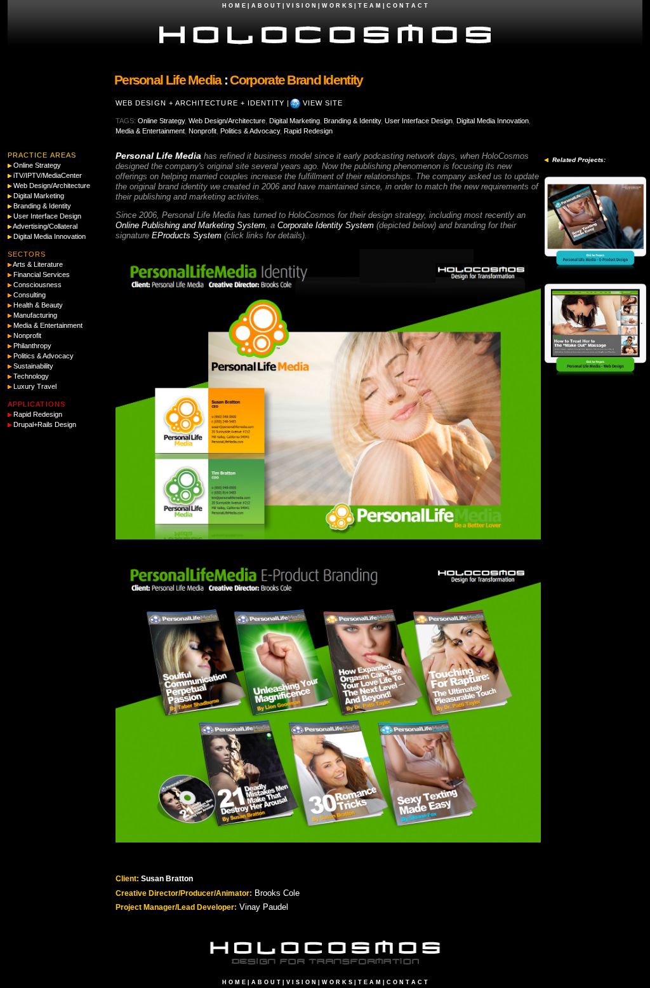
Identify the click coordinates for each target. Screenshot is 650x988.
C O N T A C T (407, 6)
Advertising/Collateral (45, 226)
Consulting (29, 295)
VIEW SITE (323, 103)
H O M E (234, 6)
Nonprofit (202, 131)
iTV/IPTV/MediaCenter (47, 175)
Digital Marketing (294, 121)
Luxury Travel (34, 386)
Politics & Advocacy (250, 131)
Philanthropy (32, 345)
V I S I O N (301, 6)
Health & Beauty (38, 305)
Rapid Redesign (308, 131)
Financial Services (41, 274)
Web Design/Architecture (227, 121)
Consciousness (37, 284)
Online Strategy (161, 121)
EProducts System (187, 235)
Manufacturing (35, 315)
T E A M (369, 6)
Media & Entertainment (150, 131)
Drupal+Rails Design (44, 424)
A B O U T (266, 6)
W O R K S (337, 6)
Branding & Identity (352, 121)
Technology (31, 376)
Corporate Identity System (325, 225)
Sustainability (33, 366)
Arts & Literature (38, 264)
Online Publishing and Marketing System (190, 225)
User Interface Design (419, 121)
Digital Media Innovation (492, 121)
